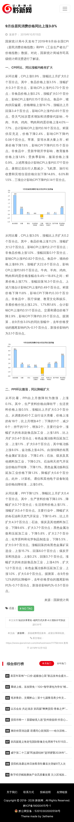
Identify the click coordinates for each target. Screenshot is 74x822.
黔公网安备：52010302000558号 (39, 811)
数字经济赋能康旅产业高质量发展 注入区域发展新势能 (36, 776)
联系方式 (28, 792)
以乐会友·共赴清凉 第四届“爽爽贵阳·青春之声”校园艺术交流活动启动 (36, 710)
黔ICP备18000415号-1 (37, 805)
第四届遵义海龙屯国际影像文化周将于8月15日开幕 (36, 743)
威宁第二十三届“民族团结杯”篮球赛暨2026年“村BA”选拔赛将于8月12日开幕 (36, 754)
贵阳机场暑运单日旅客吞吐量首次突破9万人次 (36, 763)
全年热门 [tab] (61, 663)
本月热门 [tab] (46, 663)
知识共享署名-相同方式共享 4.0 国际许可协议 (41, 620)
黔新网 (21, 633)
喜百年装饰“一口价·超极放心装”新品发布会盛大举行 (35, 677)
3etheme (47, 816)
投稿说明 (45, 792)
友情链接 (62, 792)
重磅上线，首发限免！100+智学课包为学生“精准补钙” (37, 688)
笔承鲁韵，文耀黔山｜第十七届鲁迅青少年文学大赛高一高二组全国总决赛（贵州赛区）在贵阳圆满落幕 (36, 699)
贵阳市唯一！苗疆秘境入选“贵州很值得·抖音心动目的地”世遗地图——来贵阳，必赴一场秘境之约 (36, 721)
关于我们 (12, 792)
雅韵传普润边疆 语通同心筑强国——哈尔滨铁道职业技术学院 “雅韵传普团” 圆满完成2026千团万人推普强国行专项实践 (36, 732)
